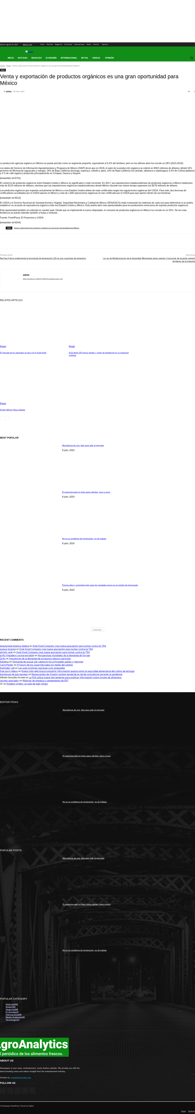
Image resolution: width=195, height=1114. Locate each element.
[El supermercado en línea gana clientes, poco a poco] (30, 510)
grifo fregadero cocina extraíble (17, 655)
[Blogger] (3, 1090)
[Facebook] (177, 44)
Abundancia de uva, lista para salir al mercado (83, 445)
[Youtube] (193, 44)
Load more (97, 629)
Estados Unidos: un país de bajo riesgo (27, 683)
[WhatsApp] (57, 99)
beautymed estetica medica (14, 646)
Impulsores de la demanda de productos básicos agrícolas (40, 658)
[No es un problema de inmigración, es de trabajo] (30, 556)
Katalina (4, 661)
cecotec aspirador (9, 680)
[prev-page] (2, 418)
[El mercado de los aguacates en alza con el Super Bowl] (33, 325)
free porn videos (9, 671)
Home (2, 66)
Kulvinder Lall (7, 668)
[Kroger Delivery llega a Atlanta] (33, 382)
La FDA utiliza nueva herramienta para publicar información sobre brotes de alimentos (75, 677)
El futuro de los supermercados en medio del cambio (45, 664)
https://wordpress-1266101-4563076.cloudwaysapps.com (43, 279)
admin (9, 91)
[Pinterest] (46, 99)
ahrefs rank (6, 652)
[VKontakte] (32, 1090)
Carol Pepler (6, 664)
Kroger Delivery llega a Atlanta (12, 410)
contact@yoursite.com (21, 1077)
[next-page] (7, 418)
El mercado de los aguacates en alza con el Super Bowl (23, 353)
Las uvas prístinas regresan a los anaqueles (41, 668)
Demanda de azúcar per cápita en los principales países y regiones (47, 661)
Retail (8, 66)
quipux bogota (8, 649)
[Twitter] (185, 44)
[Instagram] (181, 44)
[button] (191, 57)
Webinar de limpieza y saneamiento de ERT (46, 680)
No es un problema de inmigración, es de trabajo (84, 538)
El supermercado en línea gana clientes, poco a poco (86, 492)
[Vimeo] (189, 44)
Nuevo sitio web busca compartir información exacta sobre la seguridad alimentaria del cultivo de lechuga (77, 671)
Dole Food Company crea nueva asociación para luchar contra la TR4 (69, 646)
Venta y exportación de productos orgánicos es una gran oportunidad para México (46, 228)
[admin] (2, 91)
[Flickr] (17, 1090)
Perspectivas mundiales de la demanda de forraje (64, 655)
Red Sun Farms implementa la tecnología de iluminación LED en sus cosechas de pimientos (43, 258)
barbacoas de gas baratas (14, 674)
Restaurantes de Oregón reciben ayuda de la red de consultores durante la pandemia (76, 674)
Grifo (2, 658)
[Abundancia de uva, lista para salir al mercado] (30, 463)
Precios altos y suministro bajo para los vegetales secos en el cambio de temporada (100, 585)
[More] (67, 99)
